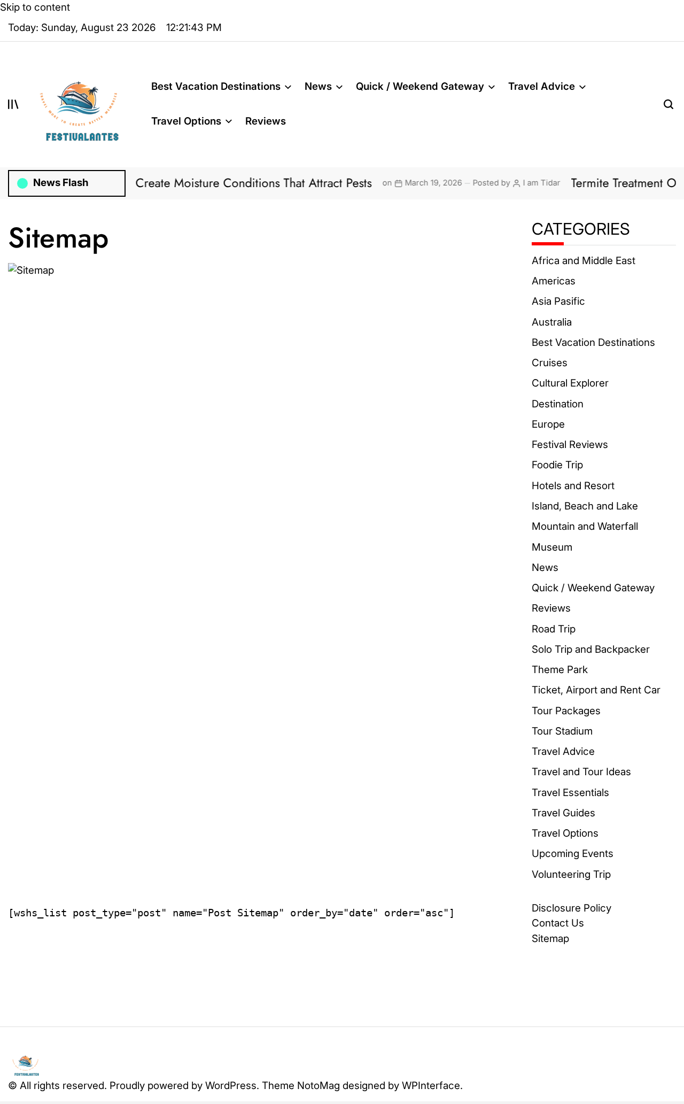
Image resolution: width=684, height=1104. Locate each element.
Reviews (265, 121)
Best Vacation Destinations (216, 86)
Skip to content (35, 7)
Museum (552, 547)
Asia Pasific (558, 301)
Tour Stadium (562, 731)
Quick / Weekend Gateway (420, 86)
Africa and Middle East (583, 260)
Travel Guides (563, 813)
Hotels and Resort (573, 486)
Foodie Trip (557, 465)
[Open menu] (13, 104)
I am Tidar (517, 183)
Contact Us (558, 923)
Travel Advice (541, 86)
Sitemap (550, 938)
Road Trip (554, 629)
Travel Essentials (570, 792)
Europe (548, 424)
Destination (558, 404)
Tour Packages (566, 711)
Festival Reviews (570, 444)
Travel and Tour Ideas (581, 772)
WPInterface (431, 1085)
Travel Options (186, 121)
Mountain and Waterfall (585, 526)
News (318, 86)
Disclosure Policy (571, 908)
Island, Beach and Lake (585, 506)
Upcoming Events (572, 853)
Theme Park (560, 669)
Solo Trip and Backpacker (591, 649)
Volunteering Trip (571, 874)
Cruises (550, 363)
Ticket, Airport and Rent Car (596, 690)
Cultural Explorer (570, 383)
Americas (554, 281)
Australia (552, 322)
